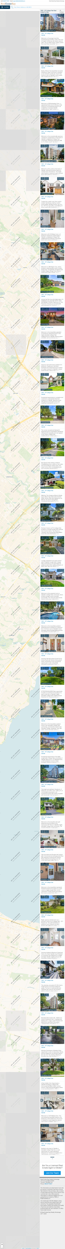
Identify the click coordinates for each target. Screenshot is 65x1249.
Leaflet (23, 1248)
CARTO (38, 1248)
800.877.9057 (6, 1)
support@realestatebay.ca (19, 1)
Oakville (43, 35)
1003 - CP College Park (47, 33)
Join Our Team (52, 1173)
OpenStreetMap (28, 1248)
